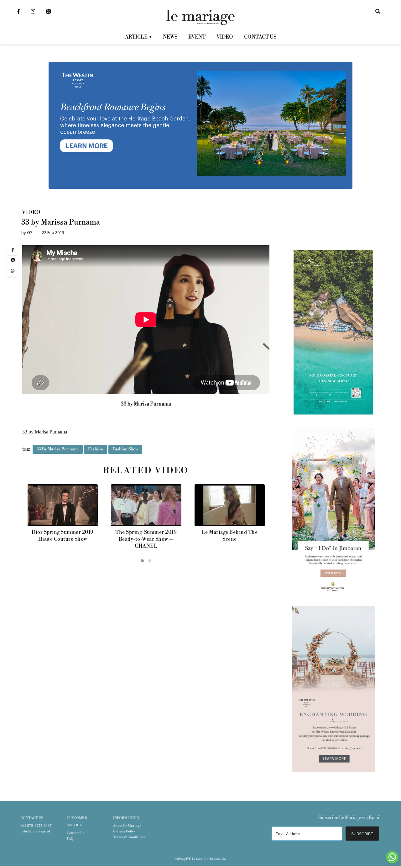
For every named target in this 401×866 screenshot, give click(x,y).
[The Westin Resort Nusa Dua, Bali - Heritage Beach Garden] (200, 187)
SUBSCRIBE (362, 834)
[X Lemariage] (48, 11)
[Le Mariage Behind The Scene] (146, 505)
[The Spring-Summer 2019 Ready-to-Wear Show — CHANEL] (62, 505)
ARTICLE (136, 37)
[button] (142, 561)
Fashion (95, 449)
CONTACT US (260, 37)
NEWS (170, 37)
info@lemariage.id (35, 831)
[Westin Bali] (333, 770)
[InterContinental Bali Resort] (333, 592)
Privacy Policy (124, 831)
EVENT (197, 37)
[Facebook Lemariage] (18, 11)
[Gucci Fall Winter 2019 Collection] (229, 505)
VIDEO (224, 37)
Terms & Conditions (129, 837)
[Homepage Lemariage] (200, 17)
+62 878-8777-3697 (36, 826)
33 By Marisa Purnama (58, 449)
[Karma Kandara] (333, 414)
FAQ (70, 839)
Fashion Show (125, 449)
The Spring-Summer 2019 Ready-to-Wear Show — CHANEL (62, 539)
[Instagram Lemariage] (33, 11)
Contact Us (75, 833)
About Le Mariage (127, 826)
